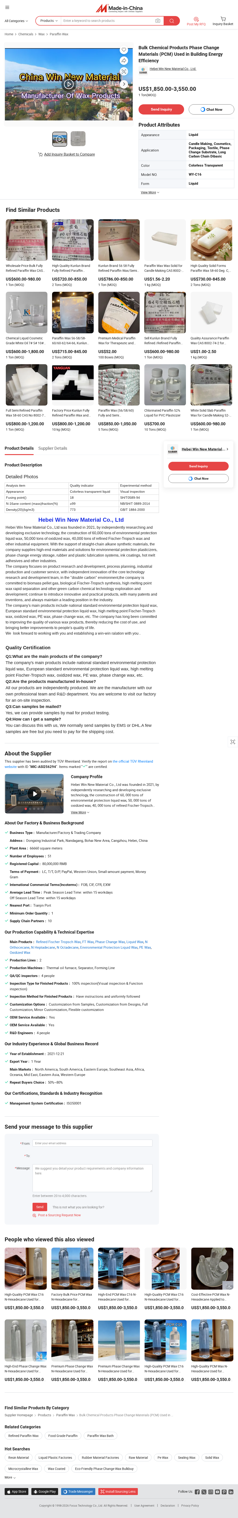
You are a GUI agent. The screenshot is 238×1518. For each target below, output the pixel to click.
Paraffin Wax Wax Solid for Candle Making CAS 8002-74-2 (163, 268)
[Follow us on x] (204, 1491)
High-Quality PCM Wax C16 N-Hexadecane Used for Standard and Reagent (24, 1299)
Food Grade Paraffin (63, 1435)
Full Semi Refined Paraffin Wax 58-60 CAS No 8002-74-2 (26, 413)
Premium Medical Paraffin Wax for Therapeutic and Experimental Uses (117, 341)
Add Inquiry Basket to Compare (69, 154)
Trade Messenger (78, 1491)
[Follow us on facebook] (197, 1491)
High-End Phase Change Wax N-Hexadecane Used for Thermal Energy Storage (25, 1371)
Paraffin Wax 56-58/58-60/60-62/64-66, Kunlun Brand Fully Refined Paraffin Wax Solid (72, 341)
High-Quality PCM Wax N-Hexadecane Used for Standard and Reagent (209, 1371)
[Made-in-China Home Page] (119, 8)
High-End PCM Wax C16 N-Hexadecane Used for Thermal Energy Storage (117, 1299)
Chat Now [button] (214, 109)
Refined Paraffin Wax (23, 1435)
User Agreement (144, 1505)
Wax (41, 34)
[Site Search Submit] (172, 21)
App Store (16, 1491)
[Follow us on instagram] (210, 1491)
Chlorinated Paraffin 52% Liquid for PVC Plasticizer (162, 412)
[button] (7, 7)
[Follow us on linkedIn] (230, 1491)
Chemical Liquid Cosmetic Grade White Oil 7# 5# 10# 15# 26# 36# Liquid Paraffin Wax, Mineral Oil (26, 341)
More (9, 1477)
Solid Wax (212, 1457)
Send (39, 1207)
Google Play (45, 1491)
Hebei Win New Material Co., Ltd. (173, 68)
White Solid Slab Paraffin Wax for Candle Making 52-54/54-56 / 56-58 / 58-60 (210, 413)
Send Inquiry (161, 109)
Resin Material (18, 1457)
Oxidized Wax (20, 952)
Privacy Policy (190, 1505)
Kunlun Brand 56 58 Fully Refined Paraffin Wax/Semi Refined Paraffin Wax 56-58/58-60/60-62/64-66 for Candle (117, 268)
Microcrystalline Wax (23, 1468)
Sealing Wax (186, 1457)
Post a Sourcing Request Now (57, 1215)
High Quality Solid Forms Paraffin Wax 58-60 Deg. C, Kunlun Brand (210, 268)
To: (28, 1156)
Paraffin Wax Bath (100, 1435)
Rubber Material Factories (100, 1457)
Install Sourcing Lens (121, 1491)
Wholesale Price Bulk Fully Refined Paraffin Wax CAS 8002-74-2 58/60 (24, 268)
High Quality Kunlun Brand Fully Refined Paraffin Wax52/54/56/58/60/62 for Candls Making (72, 268)
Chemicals (25, 34)
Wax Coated (56, 1468)
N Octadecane (68, 947)
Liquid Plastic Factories (55, 1457)
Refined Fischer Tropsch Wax (58, 941)
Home (9, 34)
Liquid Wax (134, 941)
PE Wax (145, 947)
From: (26, 1143)
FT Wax (88, 941)
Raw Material (138, 1457)
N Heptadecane (43, 947)
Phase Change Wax (110, 941)
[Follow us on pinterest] (224, 1491)
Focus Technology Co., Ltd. (86, 1505)
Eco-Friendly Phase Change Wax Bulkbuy (104, 1468)
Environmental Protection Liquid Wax (109, 947)
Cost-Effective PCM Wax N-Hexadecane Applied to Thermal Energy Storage (210, 1299)
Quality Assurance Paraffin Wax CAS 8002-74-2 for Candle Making (210, 341)
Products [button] (47, 20)
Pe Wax (163, 1457)
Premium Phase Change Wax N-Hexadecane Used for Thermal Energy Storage (119, 1371)
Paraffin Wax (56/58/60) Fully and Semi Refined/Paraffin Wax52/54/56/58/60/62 (116, 413)
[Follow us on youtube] (217, 1491)
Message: (23, 1168)
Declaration (168, 1505)
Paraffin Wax (59, 34)
